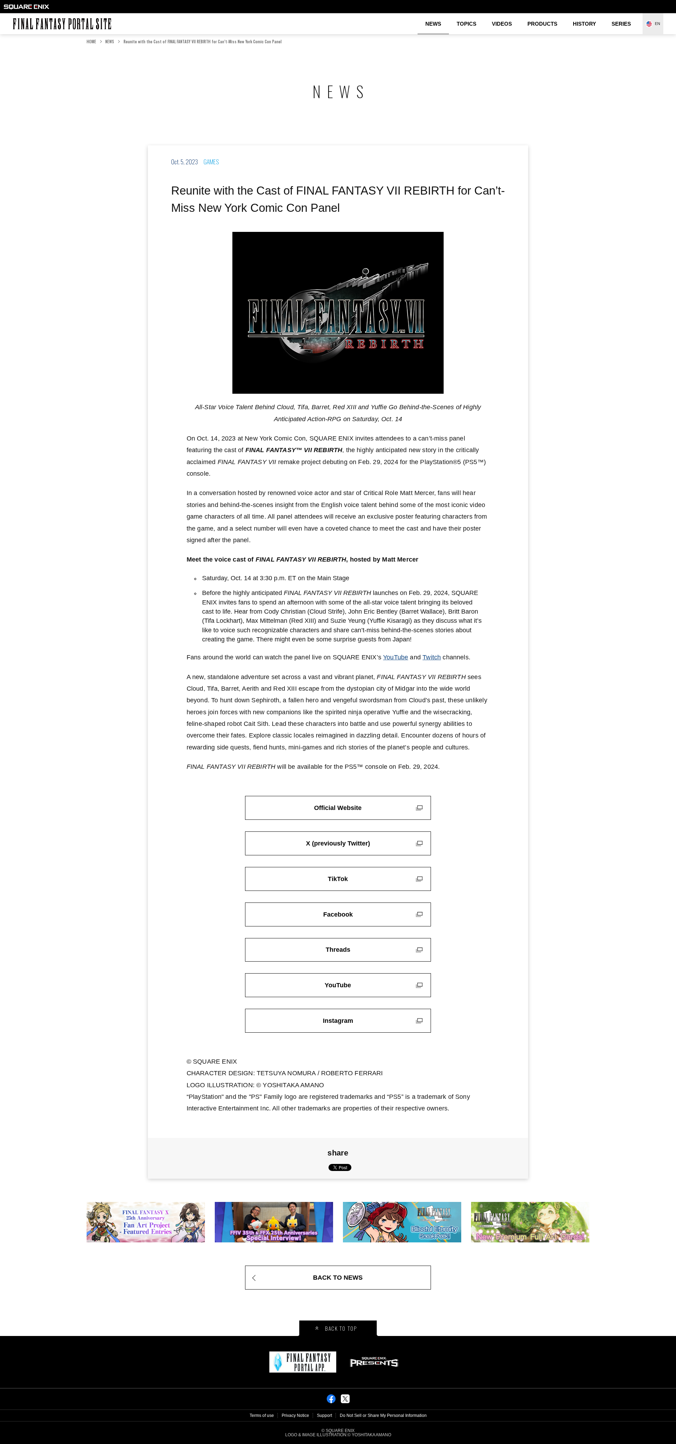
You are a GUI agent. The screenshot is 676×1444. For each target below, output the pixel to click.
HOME (91, 41)
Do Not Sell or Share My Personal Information (383, 1415)
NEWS (433, 24)
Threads (338, 949)
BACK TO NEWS (338, 1277)
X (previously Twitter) (338, 843)
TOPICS (466, 24)
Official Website (338, 807)
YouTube (395, 657)
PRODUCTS (542, 24)
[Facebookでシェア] (331, 1401)
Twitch (432, 657)
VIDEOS (502, 24)
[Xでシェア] (345, 1401)
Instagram (338, 1020)
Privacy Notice (295, 1415)
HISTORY (584, 24)
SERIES (621, 24)
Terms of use (262, 1415)
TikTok (338, 878)
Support (324, 1415)
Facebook (338, 914)
